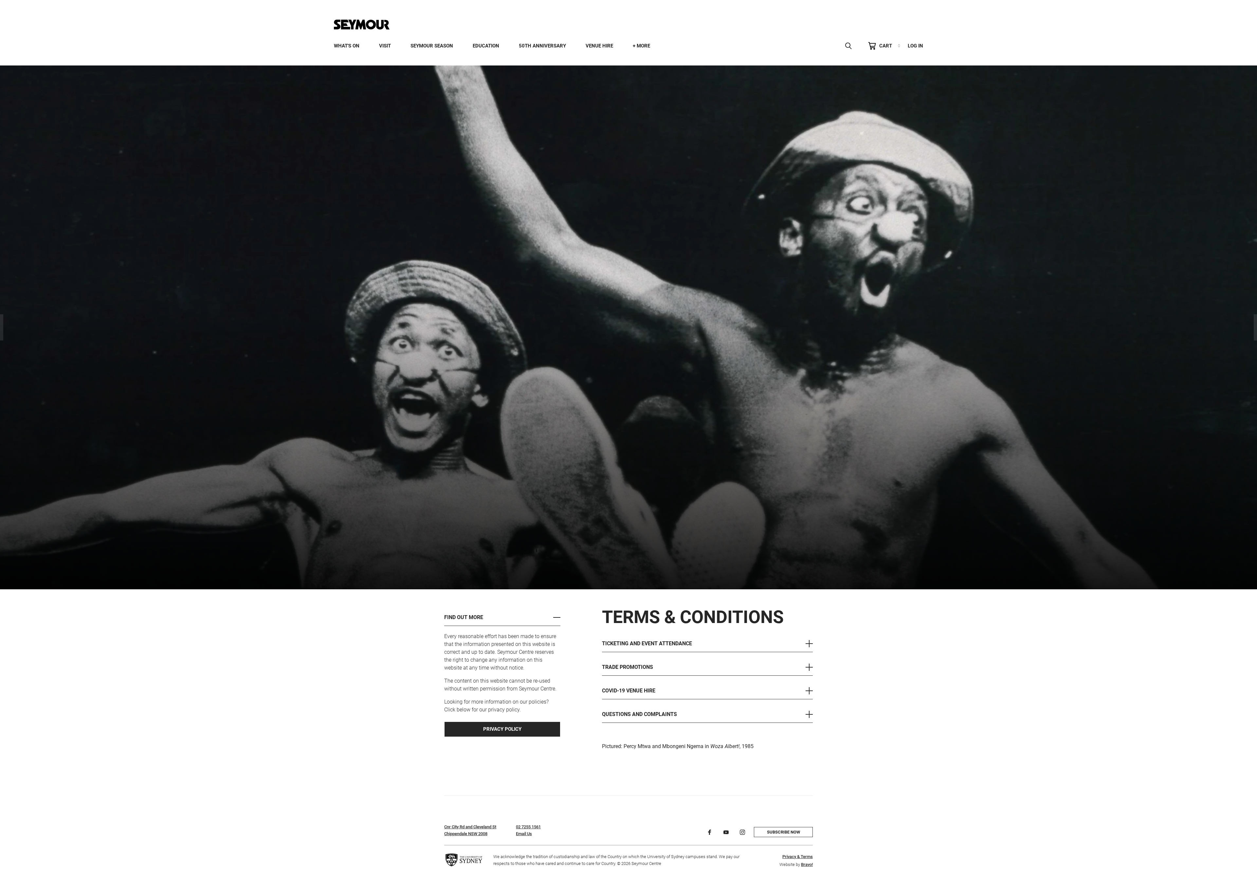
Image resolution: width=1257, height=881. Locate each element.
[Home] (362, 24)
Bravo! (807, 864)
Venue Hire (599, 46)
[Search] (848, 45)
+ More (641, 46)
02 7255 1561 (528, 826)
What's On (346, 46)
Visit (385, 46)
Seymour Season (431, 46)
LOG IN (915, 46)
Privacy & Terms (797, 856)
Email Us (524, 833)
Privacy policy (502, 729)
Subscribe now (783, 832)
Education (486, 46)
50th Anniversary (542, 46)
